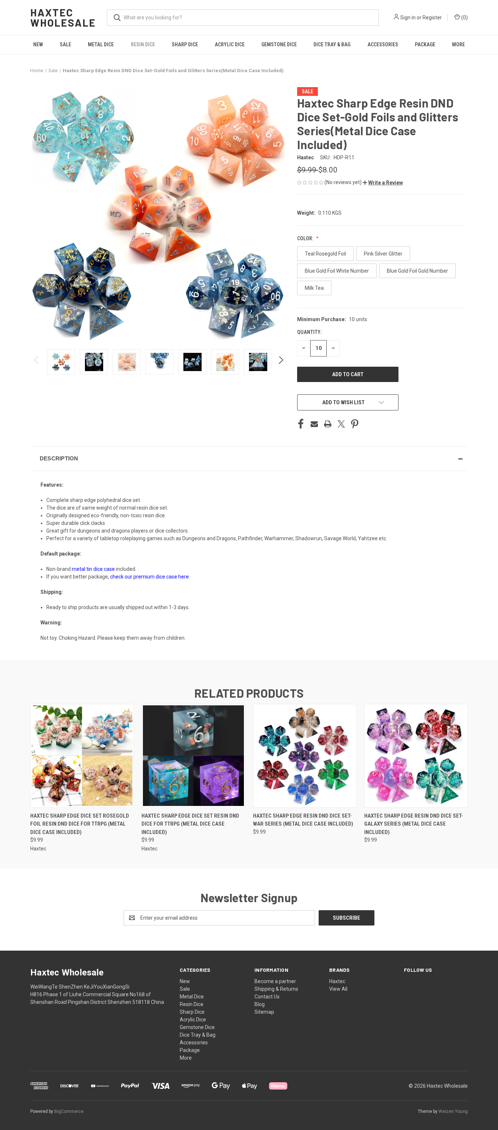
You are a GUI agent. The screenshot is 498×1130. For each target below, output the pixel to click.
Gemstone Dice (279, 44)
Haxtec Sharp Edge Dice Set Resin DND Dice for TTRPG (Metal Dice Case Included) (190, 824)
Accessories (382, 44)
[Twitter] (341, 424)
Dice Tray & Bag (332, 44)
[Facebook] (300, 424)
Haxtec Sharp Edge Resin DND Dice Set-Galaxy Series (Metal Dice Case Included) (413, 824)
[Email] (314, 424)
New (38, 44)
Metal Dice (101, 44)
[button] (383, 183)
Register (432, 17)
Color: (305, 238)
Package (425, 44)
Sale (65, 44)
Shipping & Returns (276, 989)
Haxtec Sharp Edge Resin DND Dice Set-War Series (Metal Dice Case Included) (303, 820)
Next (280, 361)
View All (338, 989)
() (464, 17)
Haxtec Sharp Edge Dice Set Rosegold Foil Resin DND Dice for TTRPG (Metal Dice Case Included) (79, 824)
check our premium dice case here (149, 577)
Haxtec (337, 981)
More (458, 44)
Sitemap (264, 1012)
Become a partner (275, 981)
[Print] (327, 424)
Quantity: (309, 332)
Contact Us (267, 997)
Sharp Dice (185, 44)
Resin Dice (143, 44)
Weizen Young (453, 1111)
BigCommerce (68, 1111)
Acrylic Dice (230, 44)
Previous (36, 361)
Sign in (408, 17)
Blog (259, 1004)
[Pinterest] (354, 424)
